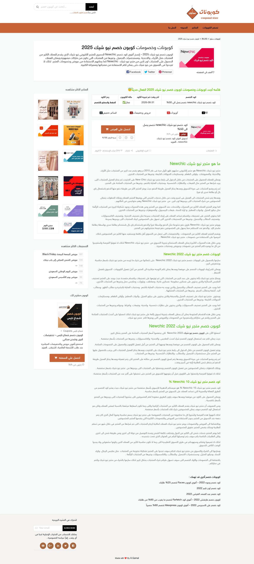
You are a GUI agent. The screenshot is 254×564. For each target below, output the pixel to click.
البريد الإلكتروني (142, 151)
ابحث (91, 7)
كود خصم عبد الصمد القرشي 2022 (203, 494)
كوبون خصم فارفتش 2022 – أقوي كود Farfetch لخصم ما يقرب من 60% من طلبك (179, 500)
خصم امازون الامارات (80, 13)
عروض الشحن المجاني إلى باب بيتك (63, 260)
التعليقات (210, 151)
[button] (134, 72)
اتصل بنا (172, 27)
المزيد (173, 142)
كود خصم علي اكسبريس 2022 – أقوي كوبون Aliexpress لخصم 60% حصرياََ (183, 505)
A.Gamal (134, 558)
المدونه (184, 27)
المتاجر (195, 27)
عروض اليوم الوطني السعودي (66, 271)
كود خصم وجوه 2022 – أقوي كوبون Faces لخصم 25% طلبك (189, 482)
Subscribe (69, 528)
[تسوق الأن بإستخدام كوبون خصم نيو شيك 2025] (196, 58)
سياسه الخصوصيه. (55, 538)
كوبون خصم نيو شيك (194, 333)
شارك (128, 151)
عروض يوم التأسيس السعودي (65, 277)
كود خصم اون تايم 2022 (208, 488)
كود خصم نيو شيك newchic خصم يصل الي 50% (191, 102)
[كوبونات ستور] (203, 12)
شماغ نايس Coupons (73, 331)
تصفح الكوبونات (210, 27)
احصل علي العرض (119, 129)
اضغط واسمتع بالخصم (105, 102)
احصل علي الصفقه (69, 358)
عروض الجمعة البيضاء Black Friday (63, 254)
